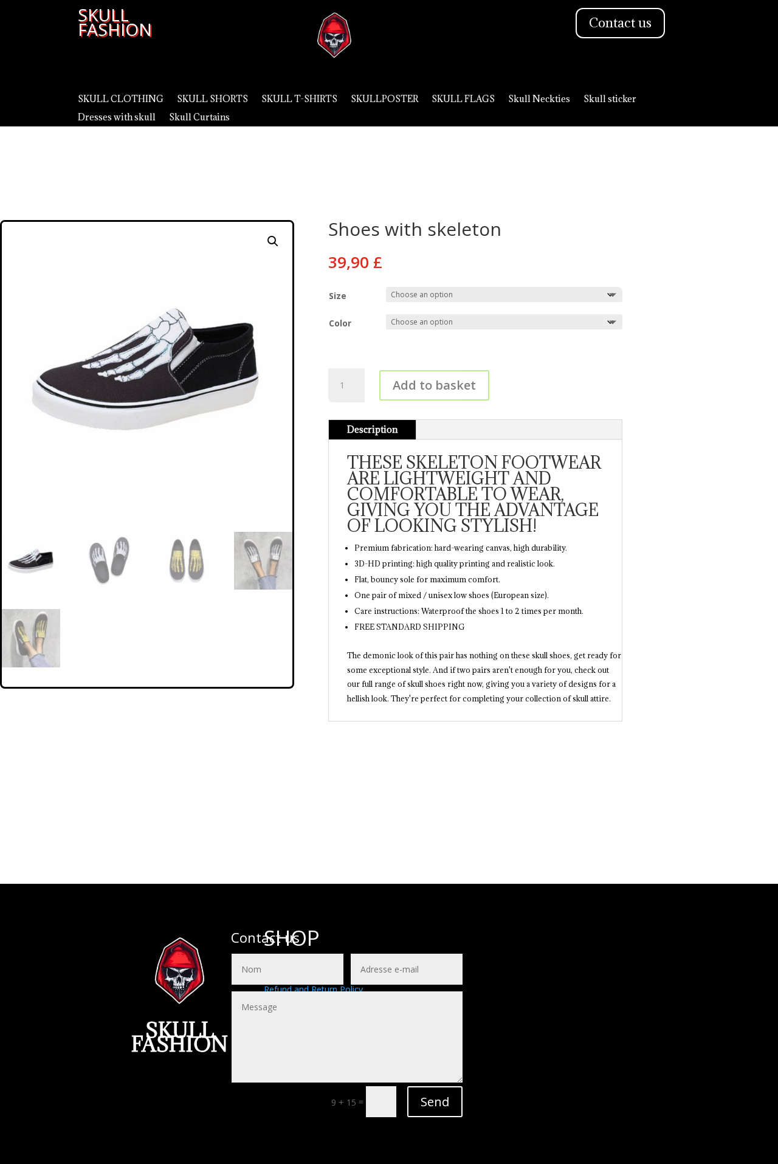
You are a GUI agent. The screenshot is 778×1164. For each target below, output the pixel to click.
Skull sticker (610, 100)
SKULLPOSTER (384, 100)
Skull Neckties (539, 100)
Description (372, 429)
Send (435, 1101)
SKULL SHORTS (212, 100)
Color (340, 323)
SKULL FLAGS (463, 100)
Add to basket (434, 385)
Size (337, 295)
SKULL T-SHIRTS (299, 100)
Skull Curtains (199, 118)
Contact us (620, 23)
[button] (273, 241)
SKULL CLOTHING (121, 100)
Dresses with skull (117, 118)
